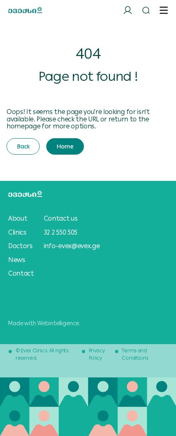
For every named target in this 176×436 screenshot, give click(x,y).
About (17, 218)
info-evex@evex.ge (72, 246)
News (16, 260)
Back (23, 146)
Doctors (20, 246)
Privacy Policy (97, 354)
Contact (21, 273)
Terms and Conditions (135, 354)
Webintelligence (58, 323)
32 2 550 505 (60, 232)
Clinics (17, 232)
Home (64, 146)
